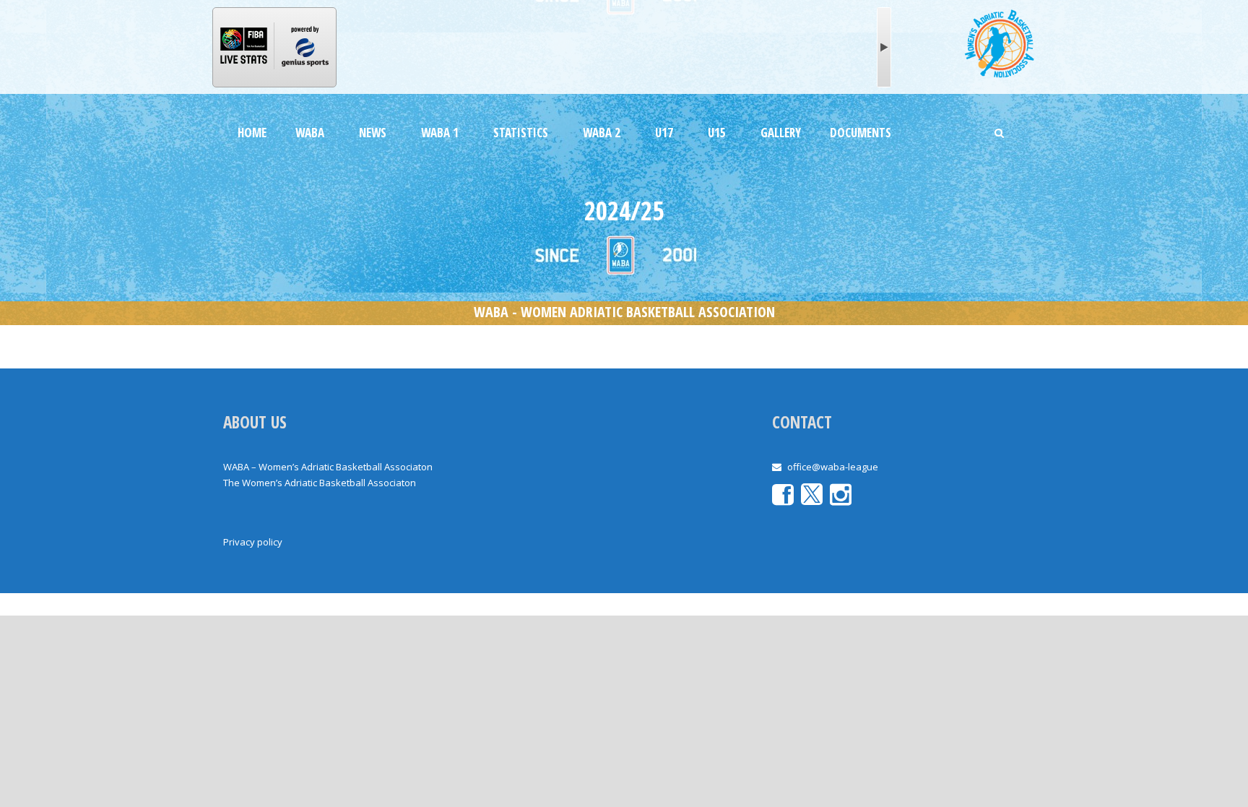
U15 (717, 132)
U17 (664, 132)
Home (252, 132)
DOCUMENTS (860, 132)
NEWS (372, 132)
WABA (309, 132)
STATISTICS (520, 132)
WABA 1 (440, 132)
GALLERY (780, 132)
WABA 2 (601, 132)
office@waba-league (832, 466)
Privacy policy (252, 541)
